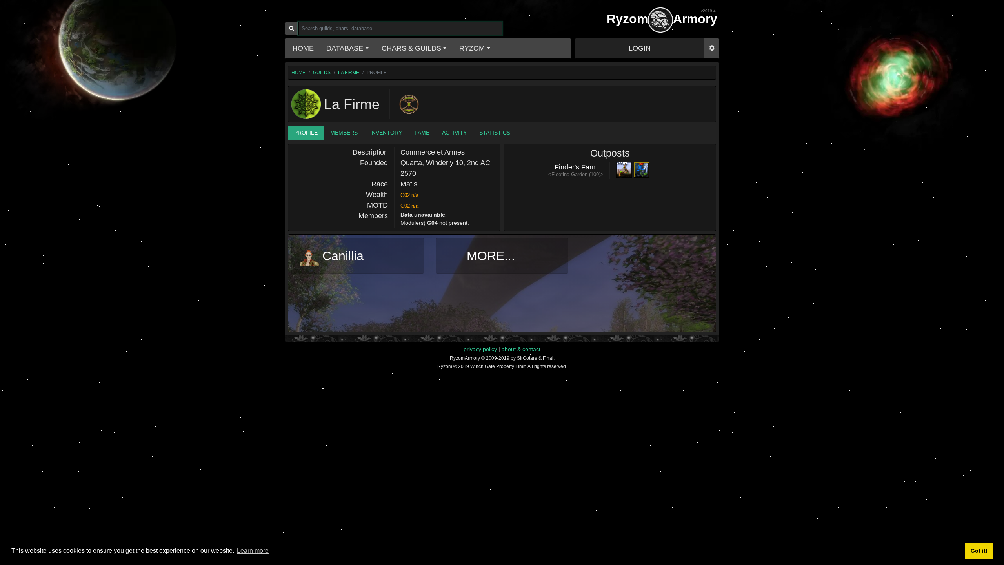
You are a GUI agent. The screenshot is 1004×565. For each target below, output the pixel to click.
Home (303, 48)
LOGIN (640, 48)
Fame (422, 132)
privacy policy (480, 349)
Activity (454, 132)
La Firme (348, 72)
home (298, 72)
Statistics (494, 132)
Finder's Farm (576, 167)
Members (344, 132)
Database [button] (344, 48)
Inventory (386, 132)
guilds (322, 72)
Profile (306, 132)
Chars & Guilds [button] (411, 48)
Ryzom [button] (472, 48)
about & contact (521, 349)
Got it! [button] (979, 551)
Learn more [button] (253, 550)
